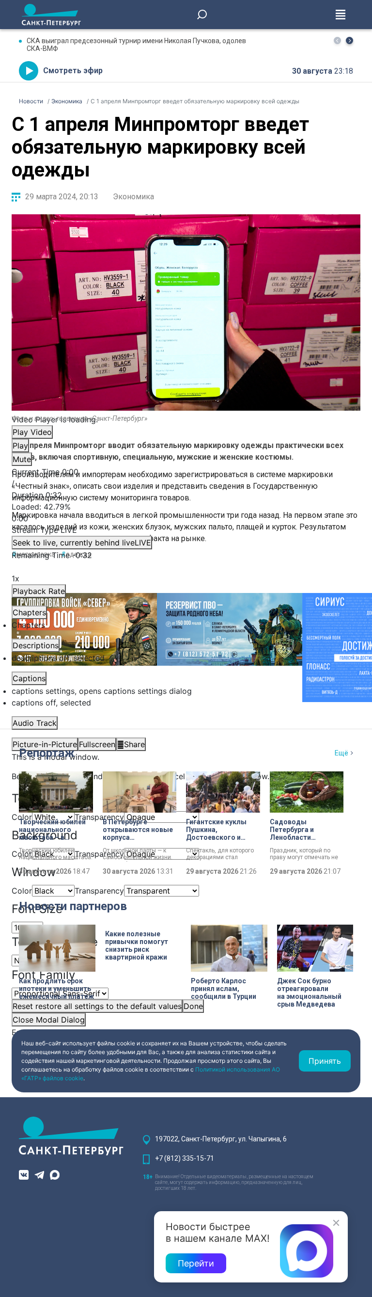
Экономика (133, 196)
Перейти (196, 1263)
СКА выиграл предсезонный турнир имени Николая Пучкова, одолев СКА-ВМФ (136, 44)
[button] (349, 40)
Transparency (99, 817)
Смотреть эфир (73, 70)
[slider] (186, 512)
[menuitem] (186, 691)
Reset (97, 1006)
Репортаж (47, 753)
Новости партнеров (73, 906)
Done (193, 1006)
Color (22, 891)
